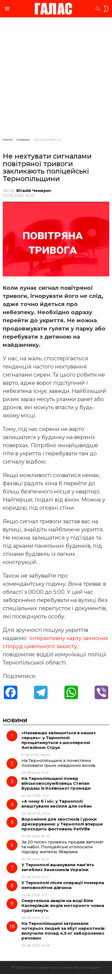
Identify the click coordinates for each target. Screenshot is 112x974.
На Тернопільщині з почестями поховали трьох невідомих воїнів (58, 763)
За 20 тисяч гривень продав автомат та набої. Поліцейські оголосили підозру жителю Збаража (62, 846)
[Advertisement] (56, 79)
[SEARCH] (98, 8)
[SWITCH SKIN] (106, 8)
